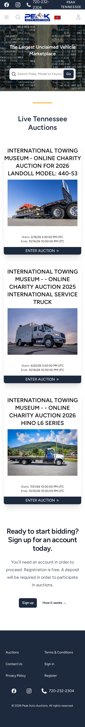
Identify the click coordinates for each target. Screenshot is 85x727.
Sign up (28, 603)
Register (50, 676)
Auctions (12, 652)
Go (68, 74)
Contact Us (14, 664)
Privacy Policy (16, 676)
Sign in (49, 664)
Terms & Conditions (58, 652)
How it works (54, 603)
